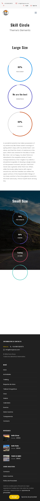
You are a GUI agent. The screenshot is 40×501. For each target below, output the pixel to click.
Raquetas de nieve (9, 384)
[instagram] (3, 5)
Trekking (6, 380)
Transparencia (8, 416)
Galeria (5, 398)
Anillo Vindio (15, 446)
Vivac (5, 394)
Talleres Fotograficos (10, 389)
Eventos (5, 407)
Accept (14, 497)
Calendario (6, 403)
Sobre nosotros (8, 412)
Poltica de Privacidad (10, 481)
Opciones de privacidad (29, 497)
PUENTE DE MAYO (16, 456)
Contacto (6, 421)
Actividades (7, 374)
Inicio (5, 370)
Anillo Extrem (15, 435)
